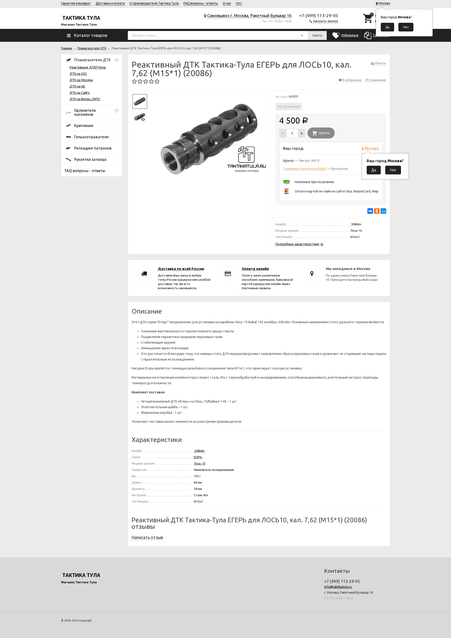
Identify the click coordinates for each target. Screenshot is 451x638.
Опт (239, 3)
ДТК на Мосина (81, 80)
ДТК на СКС (78, 74)
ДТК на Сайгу (80, 93)
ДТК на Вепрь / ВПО (85, 99)
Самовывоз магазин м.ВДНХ (305, 169)
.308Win (199, 450)
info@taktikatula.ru (338, 587)
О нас (227, 3)
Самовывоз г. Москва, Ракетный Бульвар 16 (249, 15)
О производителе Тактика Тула (154, 3)
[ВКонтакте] (370, 211)
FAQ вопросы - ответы (200, 3)
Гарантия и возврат (76, 3)
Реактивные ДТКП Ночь (88, 67)
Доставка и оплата (110, 3)
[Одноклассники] (377, 211)
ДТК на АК (77, 86)
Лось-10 (199, 463)
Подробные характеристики (297, 244)
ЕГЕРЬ (198, 457)
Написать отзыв (147, 537)
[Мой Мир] (383, 211)
